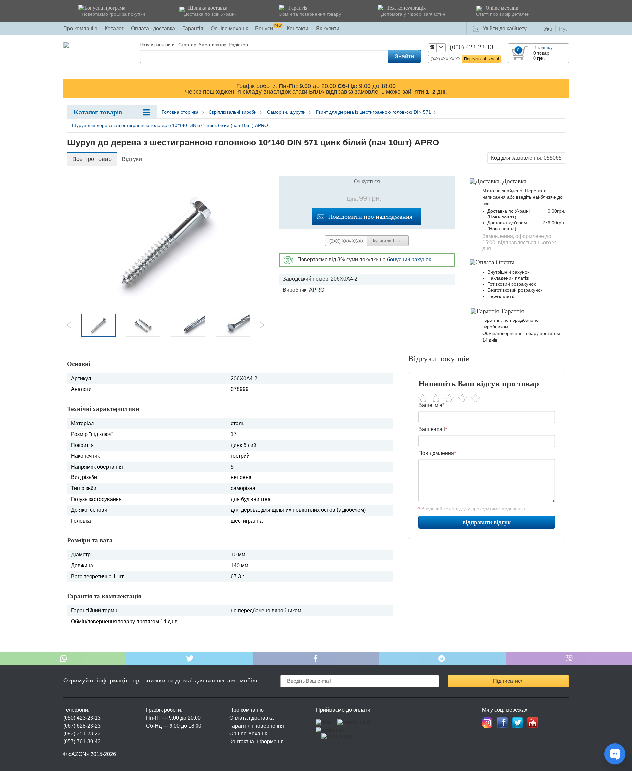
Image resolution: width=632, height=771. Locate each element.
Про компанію (80, 28)
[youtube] (532, 722)
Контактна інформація (256, 741)
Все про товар (92, 159)
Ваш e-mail (432, 429)
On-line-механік (248, 733)
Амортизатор (212, 45)
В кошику (543, 47)
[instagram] (487, 722)
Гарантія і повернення (256, 726)
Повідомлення (437, 453)
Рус (563, 29)
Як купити (327, 28)
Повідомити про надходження (370, 216)
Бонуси (268, 28)
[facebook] (502, 722)
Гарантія (192, 28)
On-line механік (229, 28)
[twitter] (517, 722)
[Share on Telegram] (442, 658)
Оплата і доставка (153, 28)
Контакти (297, 28)
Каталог (114, 28)
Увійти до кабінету (505, 28)
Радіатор (238, 45)
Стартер (187, 45)
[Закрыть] (563, 88)
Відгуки (132, 159)
